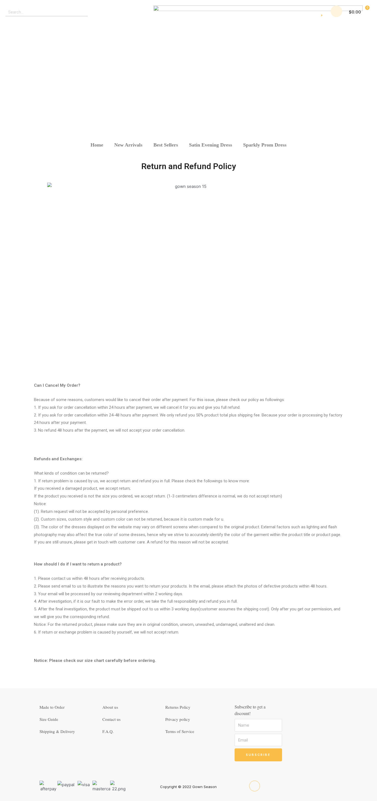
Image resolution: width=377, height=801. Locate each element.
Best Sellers (165, 145)
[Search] (84, 12)
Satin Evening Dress (210, 145)
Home (97, 145)
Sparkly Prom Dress (264, 145)
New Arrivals (128, 145)
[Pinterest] (254, 786)
